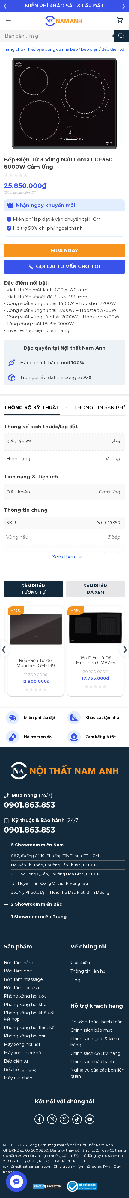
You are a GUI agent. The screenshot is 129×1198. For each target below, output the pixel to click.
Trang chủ (13, 49)
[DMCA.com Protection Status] (47, 1186)
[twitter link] (64, 1119)
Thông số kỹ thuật (32, 407)
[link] (64, 6)
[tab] (35, 407)
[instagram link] (52, 1119)
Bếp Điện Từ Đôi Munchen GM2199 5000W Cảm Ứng (35, 665)
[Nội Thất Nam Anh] (64, 21)
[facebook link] (39, 1119)
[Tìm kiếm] (121, 36)
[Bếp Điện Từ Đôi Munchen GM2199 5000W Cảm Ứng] (35, 613)
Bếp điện (89, 49)
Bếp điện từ (112, 49)
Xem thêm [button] (64, 557)
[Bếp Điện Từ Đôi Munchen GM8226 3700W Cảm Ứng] (95, 613)
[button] (5, 6)
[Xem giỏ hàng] (120, 21)
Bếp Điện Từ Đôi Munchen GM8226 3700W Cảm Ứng (95, 663)
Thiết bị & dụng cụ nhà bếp (52, 49)
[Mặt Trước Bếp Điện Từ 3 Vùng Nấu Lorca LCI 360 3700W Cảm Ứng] (64, 148)
